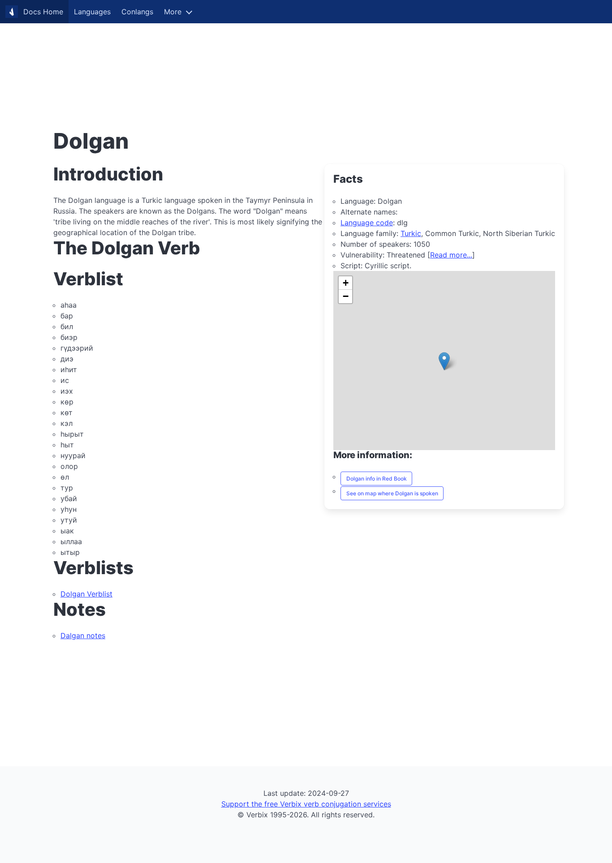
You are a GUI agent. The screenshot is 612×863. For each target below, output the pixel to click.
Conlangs (137, 11)
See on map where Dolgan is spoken (392, 493)
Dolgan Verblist (86, 593)
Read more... (451, 254)
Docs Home (43, 11)
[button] (444, 361)
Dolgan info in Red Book (376, 478)
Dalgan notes (82, 635)
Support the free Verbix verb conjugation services (306, 803)
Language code (366, 222)
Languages (92, 11)
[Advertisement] (269, 62)
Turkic (411, 233)
